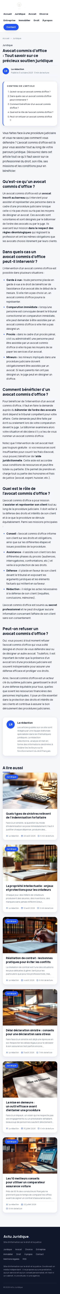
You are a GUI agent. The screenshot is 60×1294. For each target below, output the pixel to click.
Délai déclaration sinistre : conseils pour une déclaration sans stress (30, 1032)
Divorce (43, 13)
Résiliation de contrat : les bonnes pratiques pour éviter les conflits (29, 960)
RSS (24, 1259)
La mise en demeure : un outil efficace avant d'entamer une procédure (23, 1106)
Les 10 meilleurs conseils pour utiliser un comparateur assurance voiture (25, 1182)
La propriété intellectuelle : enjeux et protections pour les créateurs (29, 888)
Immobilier (24, 20)
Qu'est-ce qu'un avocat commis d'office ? (30, 91)
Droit (36, 20)
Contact (11, 27)
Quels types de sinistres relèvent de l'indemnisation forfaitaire (28, 815)
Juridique (20, 13)
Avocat (32, 13)
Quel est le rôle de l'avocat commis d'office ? (31, 112)
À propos (47, 20)
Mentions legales (11, 1259)
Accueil (7, 13)
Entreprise (9, 20)
